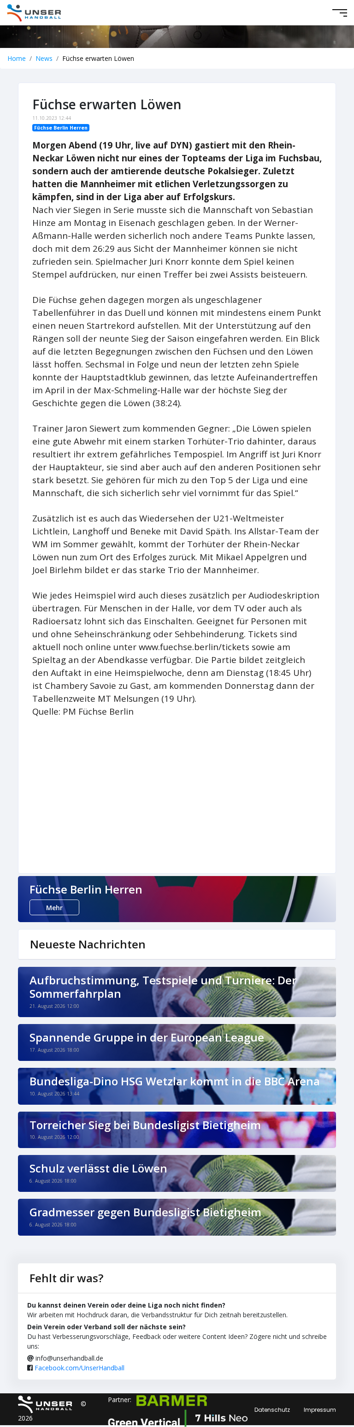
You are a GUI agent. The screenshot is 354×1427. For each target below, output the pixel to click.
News (44, 58)
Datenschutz (272, 1410)
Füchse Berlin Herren (61, 127)
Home (16, 58)
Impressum (320, 1410)
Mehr (54, 907)
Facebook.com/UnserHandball (79, 1367)
